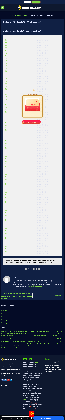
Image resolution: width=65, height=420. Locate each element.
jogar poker (45, 338)
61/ (6, 186)
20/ (6, 112)
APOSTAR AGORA (16, 418)
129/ (6, 93)
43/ (6, 153)
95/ (6, 246)
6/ (5, 183)
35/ (6, 138)
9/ (5, 237)
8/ (5, 219)
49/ (6, 163)
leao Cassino (23, 341)
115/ (6, 68)
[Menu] (2, 7)
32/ (6, 134)
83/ (6, 225)
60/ (6, 184)
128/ (6, 91)
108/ (6, 55)
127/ (6, 89)
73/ (6, 207)
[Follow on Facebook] (2, 380)
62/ (6, 188)
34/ (6, 137)
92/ (6, 241)
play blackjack (43, 343)
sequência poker (38, 345)
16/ (6, 104)
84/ (6, 227)
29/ (6, 127)
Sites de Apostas (48, 345)
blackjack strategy (42, 331)
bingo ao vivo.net (6, 331)
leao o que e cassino (8, 320)
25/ (6, 120)
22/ (6, 116)
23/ (6, 117)
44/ (6, 155)
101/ (6, 44)
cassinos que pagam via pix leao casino (23, 335)
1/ (5, 39)
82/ (6, 223)
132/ (6, 99)
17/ (6, 106)
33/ (6, 135)
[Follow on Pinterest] (8, 380)
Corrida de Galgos (24, 338)
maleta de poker (40, 341)
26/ (6, 122)
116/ (6, 70)
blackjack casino (23, 331)
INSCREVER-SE (36, 2)
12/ (6, 76)
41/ (6, 150)
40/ (6, 148)
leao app (4, 311)
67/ (6, 196)
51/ (6, 168)
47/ (6, 160)
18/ (6, 107)
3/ (5, 129)
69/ (6, 199)
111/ (6, 62)
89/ (6, 235)
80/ (6, 220)
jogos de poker (52, 338)
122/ (6, 81)
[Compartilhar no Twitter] (31, 269)
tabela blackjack (15, 347)
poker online (8, 345)
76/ (6, 212)
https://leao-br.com (35, 286)
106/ (6, 52)
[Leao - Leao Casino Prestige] (32, 7)
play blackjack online (53, 343)
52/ (6, 170)
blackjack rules (32, 331)
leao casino (14, 341)
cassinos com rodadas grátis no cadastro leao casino (39, 333)
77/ (6, 214)
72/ (6, 205)
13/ (6, 94)
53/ (6, 171)
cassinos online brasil (7, 335)
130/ (6, 96)
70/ (6, 202)
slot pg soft (56, 345)
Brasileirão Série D (21, 333)
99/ (6, 253)
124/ (6, 84)
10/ (6, 40)
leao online (31, 341)
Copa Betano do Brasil (50, 335)
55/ (6, 174)
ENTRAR (27, 2)
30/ (6, 130)
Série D (7, 347)
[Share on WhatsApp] (25, 269)
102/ (6, 45)
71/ (6, 204)
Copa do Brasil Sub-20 (13, 338)
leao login (57, 295)
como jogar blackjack (39, 335)
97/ (6, 250)
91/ (6, 240)
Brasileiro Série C (52, 331)
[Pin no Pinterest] (37, 269)
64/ (6, 191)
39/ (6, 145)
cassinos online (56, 333)
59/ (6, 181)
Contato (4, 384)
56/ (6, 176)
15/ (6, 102)
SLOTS (3, 348)
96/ (6, 248)
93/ (6, 243)
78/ (6, 215)
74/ (6, 209)
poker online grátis (18, 345)
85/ (6, 228)
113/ (6, 65)
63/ (6, 189)
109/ (6, 57)
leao (59, 338)
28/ (6, 125)
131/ (6, 98)
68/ (6, 197)
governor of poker (34, 338)
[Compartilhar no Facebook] (28, 269)
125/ (6, 86)
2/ (5, 111)
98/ (6, 251)
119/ (6, 75)
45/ (6, 156)
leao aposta (5, 341)
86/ (6, 230)
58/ (6, 179)
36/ (6, 140)
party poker (36, 343)
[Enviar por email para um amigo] (34, 269)
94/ (6, 245)
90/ (6, 238)
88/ (6, 233)
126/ (6, 88)
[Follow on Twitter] (5, 380)
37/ (6, 142)
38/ (6, 143)
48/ (6, 161)
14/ (6, 101)
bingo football (14, 331)
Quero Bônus (31, 122)
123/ (6, 83)
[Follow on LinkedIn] (11, 380)
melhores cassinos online (51, 341)
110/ (6, 60)
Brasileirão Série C (12, 333)
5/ (5, 165)
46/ (6, 158)
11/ (6, 58)
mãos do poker (18, 343)
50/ (6, 166)
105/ (6, 50)
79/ (6, 217)
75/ (6, 210)
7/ (5, 201)
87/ (6, 232)
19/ (6, 109)
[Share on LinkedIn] (39, 269)
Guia (40, 338)
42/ (6, 152)
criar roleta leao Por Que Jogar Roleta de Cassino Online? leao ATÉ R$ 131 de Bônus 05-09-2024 (16, 296)
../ (6, 37)
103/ (6, 47)
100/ (6, 42)
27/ (6, 124)
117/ (6, 71)
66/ (6, 194)
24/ (6, 119)
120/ (6, 78)
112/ (6, 63)
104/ (6, 49)
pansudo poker (27, 343)
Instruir (25, 15)
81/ (6, 222)
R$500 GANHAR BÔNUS (48, 418)
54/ (6, 173)
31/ (6, 132)
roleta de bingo (28, 345)
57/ (6, 178)
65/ (6, 192)
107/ (6, 53)
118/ (6, 73)
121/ (6, 80)
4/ (5, 147)
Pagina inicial (16, 15)
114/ (6, 67)
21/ (6, 114)
